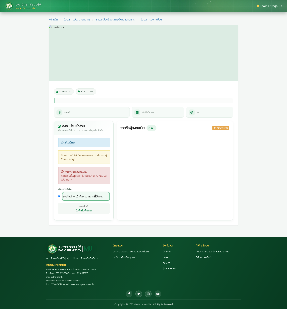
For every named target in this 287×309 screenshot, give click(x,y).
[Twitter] (138, 294)
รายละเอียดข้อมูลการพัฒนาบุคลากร (115, 19)
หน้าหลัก (53, 19)
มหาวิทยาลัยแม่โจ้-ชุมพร (124, 257)
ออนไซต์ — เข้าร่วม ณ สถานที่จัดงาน (83, 196)
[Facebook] (129, 294)
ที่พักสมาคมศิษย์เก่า (205, 257)
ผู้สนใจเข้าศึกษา (170, 268)
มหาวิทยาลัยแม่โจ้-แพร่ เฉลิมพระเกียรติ (131, 251)
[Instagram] (148, 294)
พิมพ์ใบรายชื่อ (222, 127)
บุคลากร (166, 257)
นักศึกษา (167, 251)
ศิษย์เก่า (166, 263)
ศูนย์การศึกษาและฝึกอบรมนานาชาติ (212, 251)
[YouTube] (158, 294)
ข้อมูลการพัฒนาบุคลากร (77, 19)
